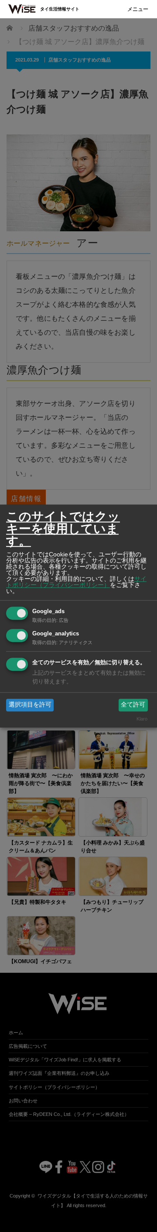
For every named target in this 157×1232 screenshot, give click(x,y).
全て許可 (133, 704)
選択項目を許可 (30, 704)
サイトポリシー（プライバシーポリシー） (76, 581)
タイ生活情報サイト (59, 9)
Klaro (142, 718)
